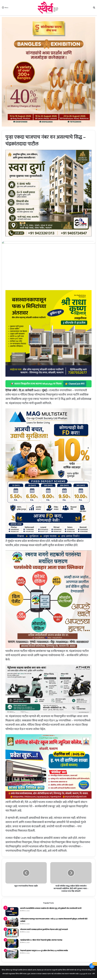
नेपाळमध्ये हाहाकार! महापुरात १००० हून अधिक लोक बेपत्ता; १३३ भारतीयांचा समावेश (44, 950)
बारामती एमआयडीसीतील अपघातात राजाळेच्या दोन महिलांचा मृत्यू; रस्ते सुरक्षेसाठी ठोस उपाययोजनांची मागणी (50, 908)
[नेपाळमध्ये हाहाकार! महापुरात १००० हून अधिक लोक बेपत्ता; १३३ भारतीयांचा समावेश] (11, 953)
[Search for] (94, 8)
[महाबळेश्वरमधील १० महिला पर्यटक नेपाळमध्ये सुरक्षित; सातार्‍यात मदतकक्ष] (11, 943)
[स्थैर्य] (48, 8)
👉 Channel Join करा (74, 384)
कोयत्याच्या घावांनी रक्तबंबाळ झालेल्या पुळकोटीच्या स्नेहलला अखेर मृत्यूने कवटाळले (44, 929)
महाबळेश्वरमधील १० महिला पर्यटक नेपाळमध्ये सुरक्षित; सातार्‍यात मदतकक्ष (41, 940)
